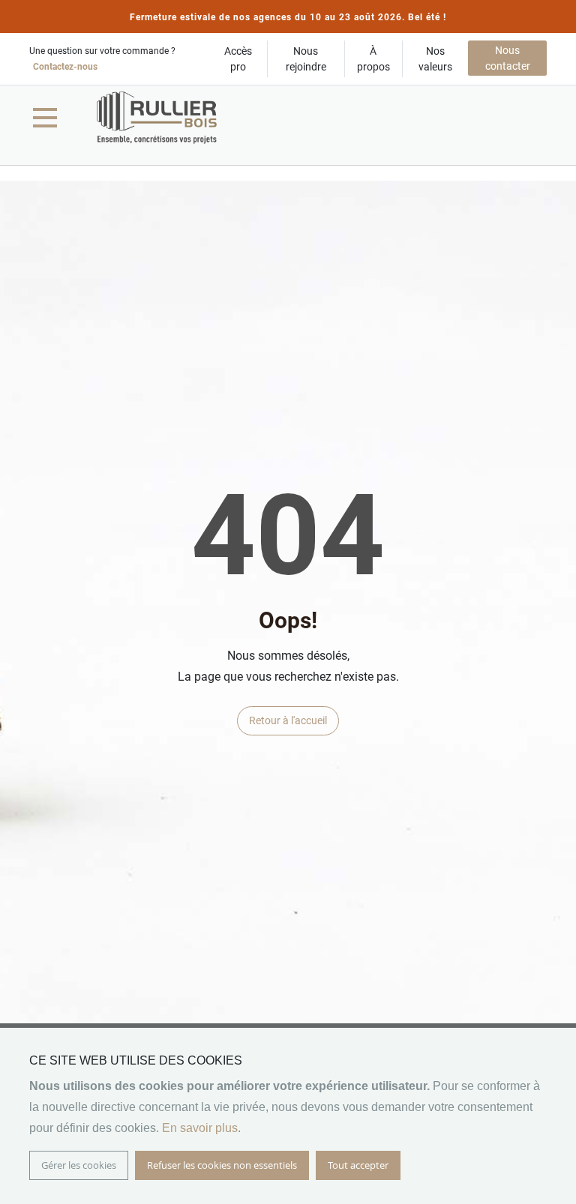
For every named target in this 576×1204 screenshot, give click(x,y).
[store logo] (157, 117)
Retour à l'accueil (288, 720)
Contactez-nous (65, 66)
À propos (373, 59)
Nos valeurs (435, 59)
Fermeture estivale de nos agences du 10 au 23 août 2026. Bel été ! (288, 17)
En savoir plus (200, 1128)
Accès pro (238, 59)
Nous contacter (507, 58)
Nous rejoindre (306, 59)
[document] (288, 1116)
